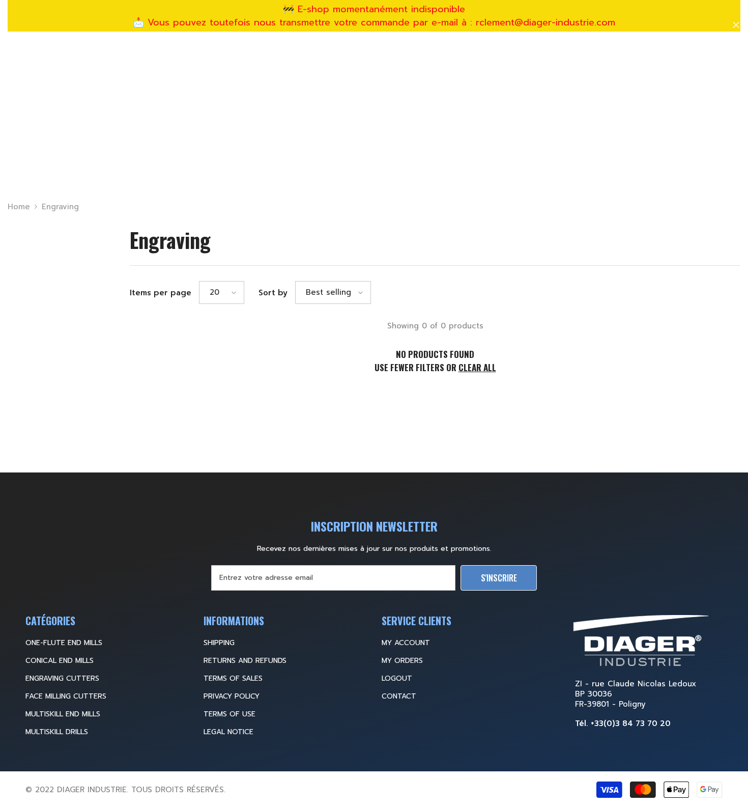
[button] (221, 292)
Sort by (272, 292)
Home (19, 206)
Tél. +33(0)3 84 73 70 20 (623, 723)
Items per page (160, 292)
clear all (477, 367)
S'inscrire (499, 578)
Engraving (60, 206)
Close (736, 25)
